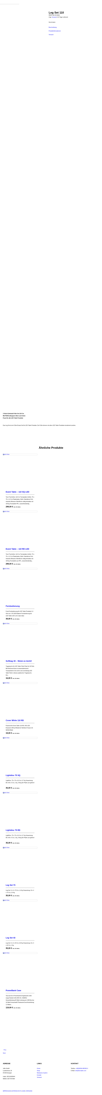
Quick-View (6, 454)
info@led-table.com (80, 1070)
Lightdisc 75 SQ (13, 775)
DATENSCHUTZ (16, 1091)
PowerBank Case (13, 990)
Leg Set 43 (10, 938)
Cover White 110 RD (15, 720)
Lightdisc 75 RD (13, 830)
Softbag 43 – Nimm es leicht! (19, 661)
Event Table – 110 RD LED (17, 549)
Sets (82, 4)
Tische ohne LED (53, 4)
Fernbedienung (13, 606)
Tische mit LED (40, 4)
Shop (38, 1070)
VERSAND (29, 1091)
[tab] (71, 27)
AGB (23, 1091)
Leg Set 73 (10, 885)
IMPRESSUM (7, 1091)
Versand (54, 17)
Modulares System (26, 4)
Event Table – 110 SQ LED (17, 492)
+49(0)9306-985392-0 (82, 1068)
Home (38, 1068)
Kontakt (89, 4)
